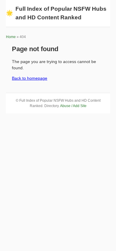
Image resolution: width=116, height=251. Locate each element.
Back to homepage (29, 78)
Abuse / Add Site (73, 106)
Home (11, 37)
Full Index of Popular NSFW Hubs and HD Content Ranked (56, 13)
